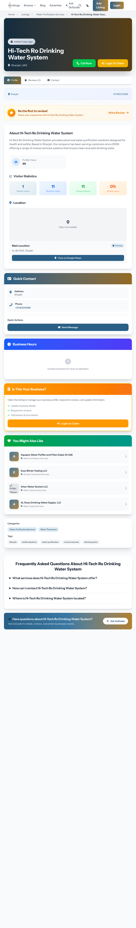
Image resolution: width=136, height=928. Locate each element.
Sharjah (13, 542)
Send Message (70, 327)
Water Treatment (48, 529)
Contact (55, 80)
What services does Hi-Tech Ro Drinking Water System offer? (54, 578)
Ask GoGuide (73, 5)
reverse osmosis (71, 542)
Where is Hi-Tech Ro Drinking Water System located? (49, 598)
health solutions (29, 542)
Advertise (55, 5)
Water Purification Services (22, 529)
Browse (28, 5)
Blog (42, 5)
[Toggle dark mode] (88, 5)
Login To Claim (115, 63)
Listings (15, 5)
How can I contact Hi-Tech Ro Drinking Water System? (49, 588)
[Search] (80, 5)
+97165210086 (120, 94)
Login (116, 5)
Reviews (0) (34, 80)
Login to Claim (70, 423)
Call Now (86, 63)
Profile (14, 80)
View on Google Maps (69, 257)
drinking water (91, 542)
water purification (50, 542)
